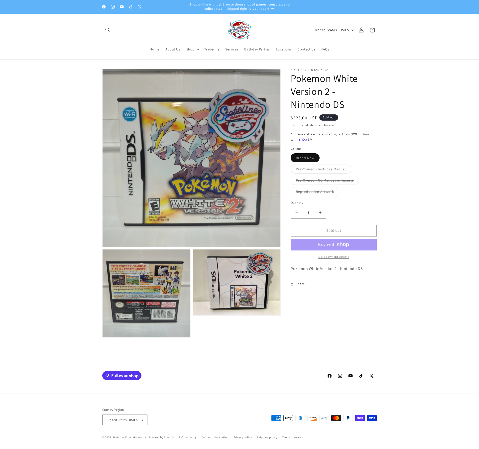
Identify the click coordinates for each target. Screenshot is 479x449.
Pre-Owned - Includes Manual (323, 170)
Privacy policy (243, 437)
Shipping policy (267, 437)
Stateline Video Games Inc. (130, 437)
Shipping (297, 125)
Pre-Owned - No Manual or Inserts (327, 181)
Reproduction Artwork (317, 192)
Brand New (308, 158)
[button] (107, 29)
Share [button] (300, 284)
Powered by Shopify (161, 437)
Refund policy (188, 437)
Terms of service (292, 437)
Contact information (215, 437)
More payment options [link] (333, 256)
